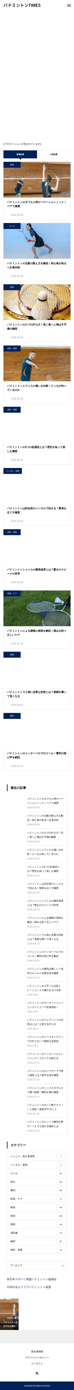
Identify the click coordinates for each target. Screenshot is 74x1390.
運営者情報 (37, 1351)
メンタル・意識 (12, 471)
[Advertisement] (37, 48)
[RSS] (37, 1373)
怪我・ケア (12, 593)
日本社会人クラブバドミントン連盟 (29, 1287)
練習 (12, 165)
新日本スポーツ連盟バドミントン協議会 (31, 1279)
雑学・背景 (12, 348)
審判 (12, 716)
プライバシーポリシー (37, 1357)
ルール (12, 226)
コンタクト (37, 1363)
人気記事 (53, 154)
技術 (12, 287)
